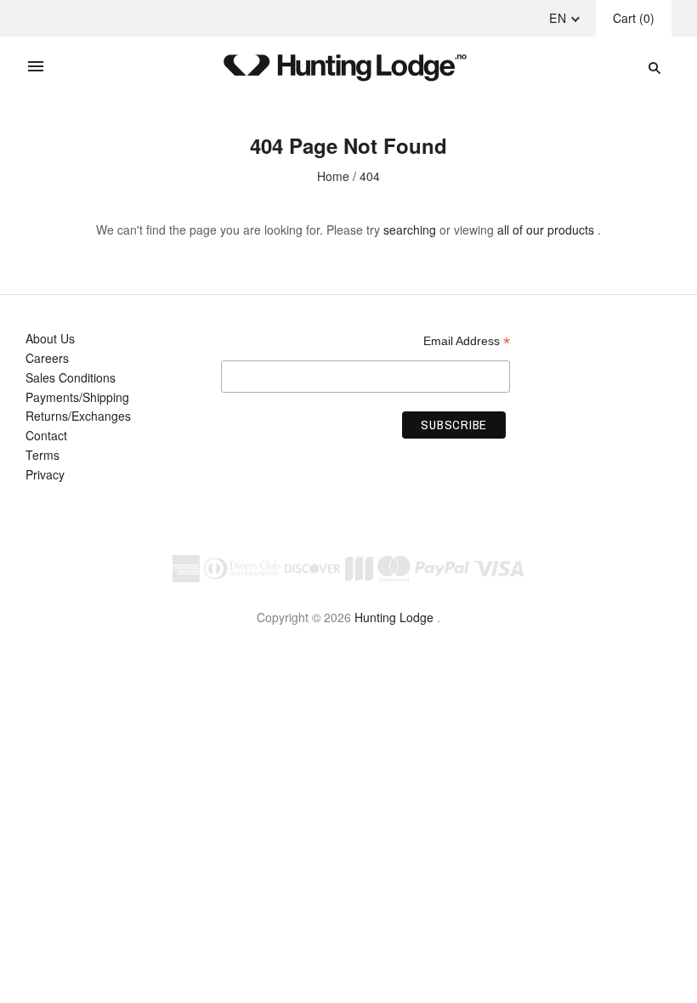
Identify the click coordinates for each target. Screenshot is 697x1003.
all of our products (545, 229)
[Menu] (36, 67)
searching (409, 229)
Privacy (45, 474)
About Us (50, 338)
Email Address (466, 341)
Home (333, 175)
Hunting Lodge (394, 617)
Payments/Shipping (77, 396)
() (633, 17)
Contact (46, 435)
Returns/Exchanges (78, 415)
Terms (43, 454)
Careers (47, 357)
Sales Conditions (71, 377)
